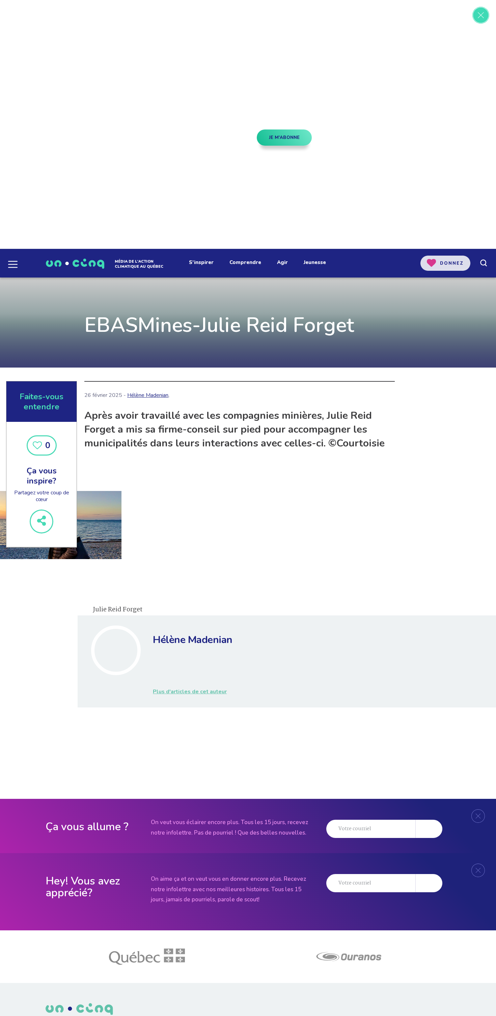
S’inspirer (201, 262)
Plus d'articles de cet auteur (190, 691)
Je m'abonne (284, 138)
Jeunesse (315, 262)
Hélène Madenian (147, 395)
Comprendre (245, 262)
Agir (282, 262)
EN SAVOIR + (89, 168)
